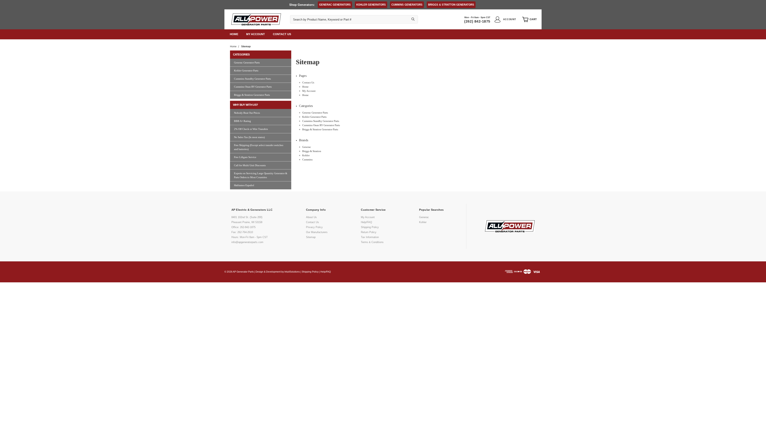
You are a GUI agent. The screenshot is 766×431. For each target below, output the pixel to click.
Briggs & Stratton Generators (451, 4)
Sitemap (311, 237)
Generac (306, 146)
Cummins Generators (406, 4)
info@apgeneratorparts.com (247, 242)
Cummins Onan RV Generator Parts (321, 125)
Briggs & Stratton (311, 151)
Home (234, 34)
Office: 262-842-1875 (243, 227)
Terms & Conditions (372, 242)
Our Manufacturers (317, 232)
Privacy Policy (314, 227)
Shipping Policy (370, 227)
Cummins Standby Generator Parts (320, 121)
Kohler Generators (371, 4)
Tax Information (370, 237)
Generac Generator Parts (315, 112)
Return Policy (368, 232)
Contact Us (282, 34)
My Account (255, 34)
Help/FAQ (366, 222)
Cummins (307, 159)
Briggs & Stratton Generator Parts (320, 129)
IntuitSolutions (292, 271)
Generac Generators (335, 4)
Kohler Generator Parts (314, 116)
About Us (311, 217)
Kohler (306, 155)
